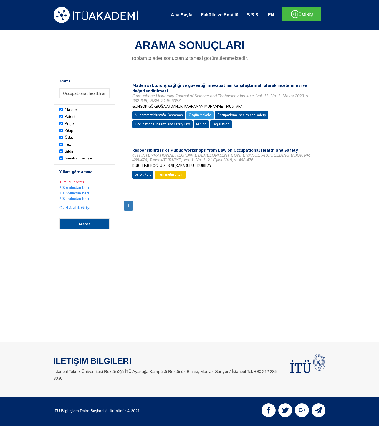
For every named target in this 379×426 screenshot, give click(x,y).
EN (271, 14)
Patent (70, 116)
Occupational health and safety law (162, 124)
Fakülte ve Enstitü (220, 14)
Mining (201, 124)
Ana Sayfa (182, 14)
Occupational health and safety (241, 115)
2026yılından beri (74, 187)
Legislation (221, 124)
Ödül (69, 137)
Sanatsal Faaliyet (79, 158)
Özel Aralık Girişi (74, 207)
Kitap (69, 130)
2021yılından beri (74, 198)
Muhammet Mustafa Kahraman (159, 115)
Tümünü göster (71, 181)
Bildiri (69, 151)
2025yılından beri (74, 193)
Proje (69, 123)
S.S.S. (253, 14)
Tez (68, 144)
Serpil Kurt (143, 174)
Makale (71, 109)
